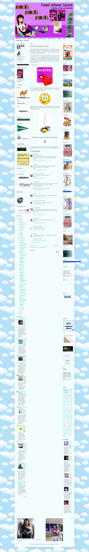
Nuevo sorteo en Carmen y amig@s (22, 258)
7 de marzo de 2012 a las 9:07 (39, 178)
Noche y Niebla (22, 266)
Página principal (18, 38)
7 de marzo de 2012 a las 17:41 (39, 203)
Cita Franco (35, 207)
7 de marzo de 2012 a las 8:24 (39, 169)
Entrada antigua (56, 245)
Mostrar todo (25, 496)
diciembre (21, 222)
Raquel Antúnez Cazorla (38, 200)
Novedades (21, 264)
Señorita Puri (68, 429)
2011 (19, 311)
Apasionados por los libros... (21, 392)
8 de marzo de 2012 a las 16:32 (39, 222)
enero (20, 309)
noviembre (21, 224)
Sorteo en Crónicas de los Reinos (22, 245)
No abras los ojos (69, 419)
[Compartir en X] (54, 147)
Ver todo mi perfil (20, 61)
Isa (33, 193)
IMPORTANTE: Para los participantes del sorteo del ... (22, 280)
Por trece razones (69, 422)
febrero (20, 308)
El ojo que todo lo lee (37, 173)
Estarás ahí (65, 405)
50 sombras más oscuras (70, 489)
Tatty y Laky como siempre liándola (22, 255)
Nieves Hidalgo (21, 443)
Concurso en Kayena (21, 268)
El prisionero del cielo (67, 399)
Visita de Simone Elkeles (22, 298)
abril (20, 235)
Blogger (57, 544)
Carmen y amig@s (22, 355)
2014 (19, 217)
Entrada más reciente (35, 245)
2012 (19, 220)
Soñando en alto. (21, 425)
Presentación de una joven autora (22, 292)
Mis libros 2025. (24, 427)
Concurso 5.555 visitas (70, 443)
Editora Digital (67, 397)
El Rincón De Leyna (22, 339)
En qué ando (21, 270)
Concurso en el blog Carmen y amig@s (22, 275)
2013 (19, 219)
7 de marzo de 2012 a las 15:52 (39, 196)
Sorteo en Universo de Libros (22, 295)
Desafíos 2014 (29, 38)
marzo (20, 237)
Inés (34, 233)
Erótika (64, 404)
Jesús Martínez (36, 226)
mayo (20, 233)
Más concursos (22, 238)
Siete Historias (22, 302)
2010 (19, 313)
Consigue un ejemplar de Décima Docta (22, 261)
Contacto (64, 38)
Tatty (34, 164)
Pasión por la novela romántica (21, 463)
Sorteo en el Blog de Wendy (22, 248)
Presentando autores (42, 38)
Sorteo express (70, 474)
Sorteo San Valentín (70, 502)
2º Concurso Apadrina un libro (23, 243)
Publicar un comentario (36, 242)
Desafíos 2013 (35, 38)
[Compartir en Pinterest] (56, 147)
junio (20, 232)
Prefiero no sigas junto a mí (67, 423)
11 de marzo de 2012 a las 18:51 (39, 240)
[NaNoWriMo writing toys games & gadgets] (67, 191)
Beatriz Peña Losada (21, 287)
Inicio (46, 245)
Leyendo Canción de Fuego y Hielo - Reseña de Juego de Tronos (22, 394)
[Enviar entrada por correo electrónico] (50, 147)
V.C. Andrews (67, 391)
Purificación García (66, 425)
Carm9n (34, 218)
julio (20, 230)
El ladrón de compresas (68, 398)
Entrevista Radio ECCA (66, 403)
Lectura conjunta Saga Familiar (22, 290)
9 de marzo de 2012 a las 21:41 (39, 229)
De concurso (21, 240)
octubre (20, 225)
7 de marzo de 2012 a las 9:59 (39, 189)
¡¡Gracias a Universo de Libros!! (22, 305)
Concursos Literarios (19, 40)
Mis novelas (59, 38)
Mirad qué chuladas (23, 283)
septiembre (21, 227)
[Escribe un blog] (53, 147)
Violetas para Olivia (66, 436)
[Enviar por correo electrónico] (52, 147)
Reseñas (24, 38)
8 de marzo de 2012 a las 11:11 (39, 214)
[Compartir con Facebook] (55, 147)
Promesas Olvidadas (67, 424)
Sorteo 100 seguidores (21, 273)
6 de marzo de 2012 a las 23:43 (39, 160)
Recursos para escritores (51, 38)
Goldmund (45, 544)
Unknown (35, 181)
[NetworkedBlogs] (67, 295)
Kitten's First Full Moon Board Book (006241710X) (22, 484)
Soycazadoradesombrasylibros (22, 319)
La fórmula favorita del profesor (22, 300)
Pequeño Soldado (22, 284)
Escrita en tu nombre (21, 252)
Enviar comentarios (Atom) (41, 247)
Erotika (71, 403)
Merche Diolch (21, 375)
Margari (34, 153)
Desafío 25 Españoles (67, 389)
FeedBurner (67, 363)
